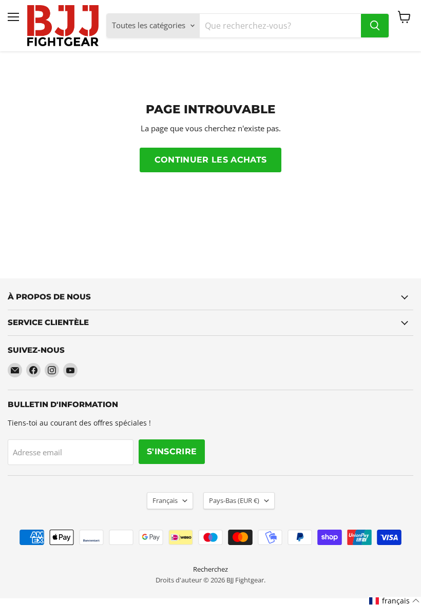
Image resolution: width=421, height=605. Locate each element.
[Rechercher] (375, 25)
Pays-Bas (234, 500)
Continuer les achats (210, 160)
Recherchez (210, 569)
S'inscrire (172, 451)
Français (165, 500)
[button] (394, 601)
